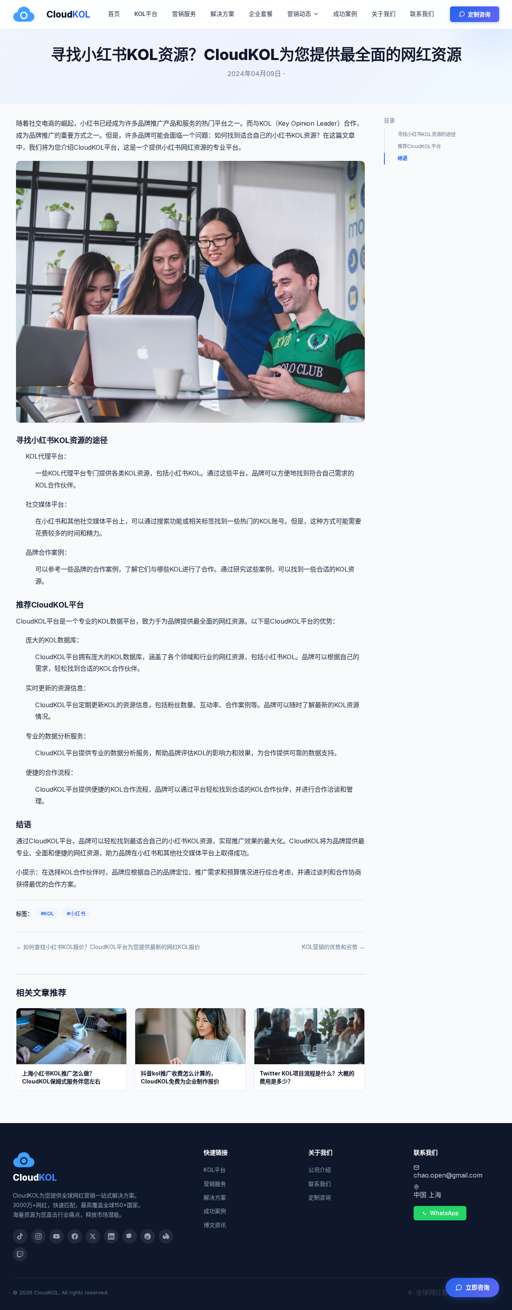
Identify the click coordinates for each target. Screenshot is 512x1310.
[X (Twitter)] (93, 1236)
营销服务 (184, 14)
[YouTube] (56, 1236)
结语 (402, 158)
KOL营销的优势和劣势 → (333, 946)
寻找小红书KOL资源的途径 (427, 134)
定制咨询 (479, 14)
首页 (114, 14)
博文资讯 (215, 1225)
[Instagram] (38, 1236)
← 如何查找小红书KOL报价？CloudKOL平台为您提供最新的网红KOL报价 (108, 946)
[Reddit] (166, 1236)
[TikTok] (20, 1236)
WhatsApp (444, 1213)
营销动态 (299, 14)
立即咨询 (478, 1287)
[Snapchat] (129, 1236)
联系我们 (422, 14)
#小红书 (76, 914)
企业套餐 (261, 14)
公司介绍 (319, 1169)
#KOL (47, 914)
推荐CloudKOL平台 (419, 146)
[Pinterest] (147, 1236)
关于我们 (384, 14)
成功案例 (345, 14)
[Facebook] (75, 1236)
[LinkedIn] (111, 1236)
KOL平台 (146, 14)
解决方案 (222, 14)
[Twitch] (20, 1254)
